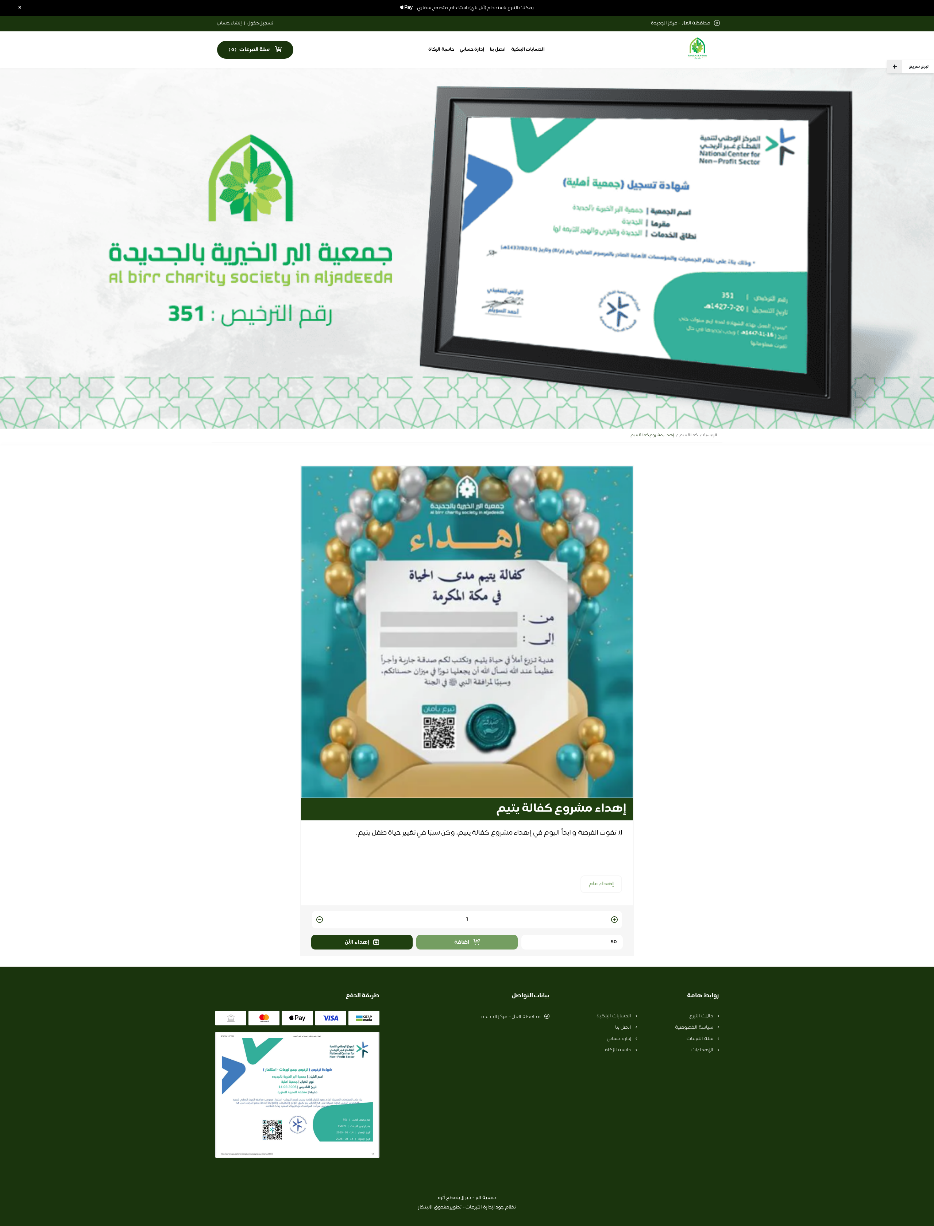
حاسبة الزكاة (441, 50)
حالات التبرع (701, 1016)
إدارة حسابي (472, 50)
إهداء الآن (357, 942)
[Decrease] (319, 920)
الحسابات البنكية (528, 50)
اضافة (462, 942)
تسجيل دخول (260, 23)
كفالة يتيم (688, 435)
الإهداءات (702, 1050)
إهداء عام (601, 884)
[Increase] (614, 920)
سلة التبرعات (700, 1039)
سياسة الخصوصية (694, 1028)
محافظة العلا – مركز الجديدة (511, 1017)
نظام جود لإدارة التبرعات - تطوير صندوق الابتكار (467, 1207)
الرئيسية (710, 435)
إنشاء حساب (229, 23)
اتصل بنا (498, 50)
